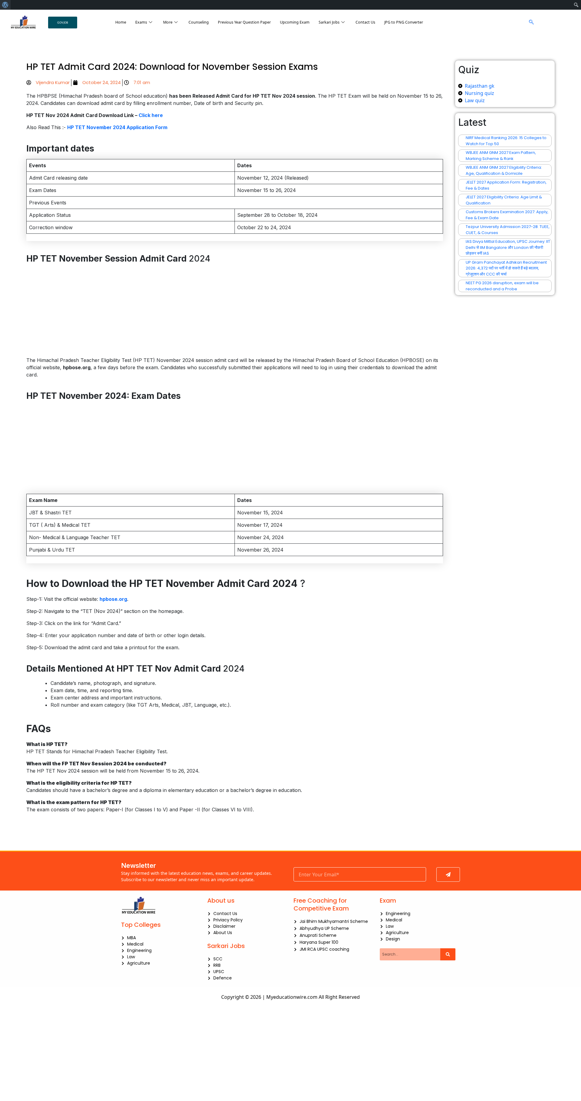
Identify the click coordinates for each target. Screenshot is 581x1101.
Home (120, 22)
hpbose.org (113, 599)
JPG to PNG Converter (403, 22)
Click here (151, 115)
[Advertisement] (234, 311)
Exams (141, 22)
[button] (529, 22)
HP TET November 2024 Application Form (117, 127)
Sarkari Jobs (329, 22)
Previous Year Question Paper (244, 22)
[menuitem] (5, 5)
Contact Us (365, 22)
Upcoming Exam (295, 22)
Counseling (199, 22)
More (167, 22)
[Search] (447, 954)
